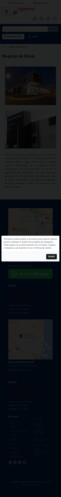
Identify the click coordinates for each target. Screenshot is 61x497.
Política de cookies (43, 248)
